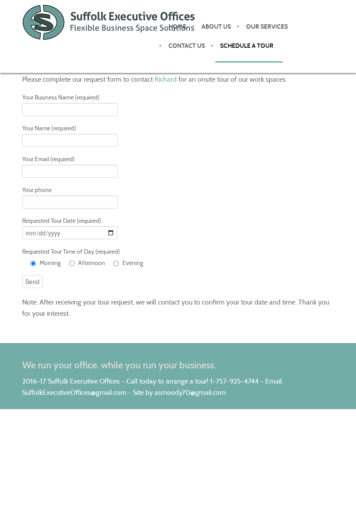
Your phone (37, 190)
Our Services (267, 26)
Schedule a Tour (247, 46)
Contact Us (186, 46)
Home (177, 26)
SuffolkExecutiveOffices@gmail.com (74, 392)
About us (216, 26)
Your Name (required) (49, 128)
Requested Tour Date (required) (61, 221)
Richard (166, 79)
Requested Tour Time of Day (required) (82, 257)
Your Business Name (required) (60, 97)
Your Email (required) (48, 159)
